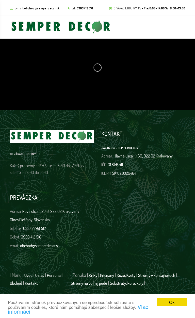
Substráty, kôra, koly (126, 283)
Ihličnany (107, 275)
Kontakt (31, 283)
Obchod (16, 283)
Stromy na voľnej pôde (89, 283)
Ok (172, 302)
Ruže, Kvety (126, 275)
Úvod (28, 275)
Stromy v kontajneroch (156, 275)
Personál (54, 275)
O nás (39, 275)
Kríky (93, 275)
